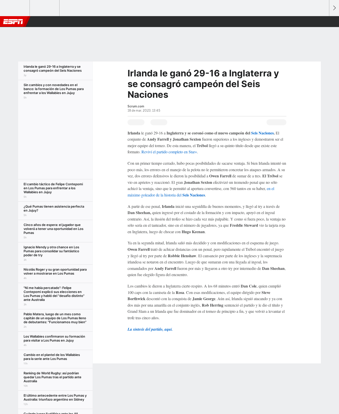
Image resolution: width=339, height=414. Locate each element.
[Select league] (15, 8)
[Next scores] (334, 8)
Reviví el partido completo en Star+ (169, 151)
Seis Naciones (262, 133)
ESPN (13, 21)
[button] (323, 21)
